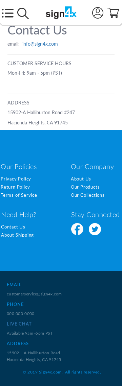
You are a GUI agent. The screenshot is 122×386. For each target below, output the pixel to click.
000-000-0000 (21, 314)
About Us (81, 179)
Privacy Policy (16, 179)
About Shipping (17, 235)
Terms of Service (19, 195)
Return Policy (15, 187)
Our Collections (88, 195)
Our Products (85, 187)
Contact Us (13, 227)
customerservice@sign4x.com (34, 294)
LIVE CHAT (19, 324)
